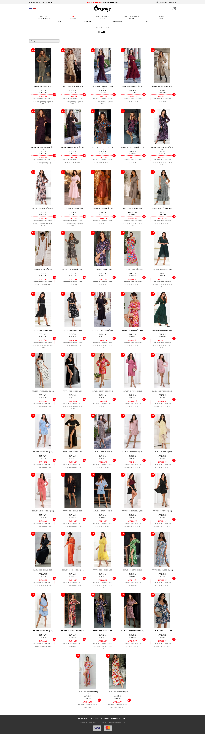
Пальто (102, 18)
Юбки (59, 21)
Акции (73, 16)
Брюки (161, 18)
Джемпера (73, 18)
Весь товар (44, 16)
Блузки (131, 18)
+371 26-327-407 (47, 2)
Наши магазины (34, 2)
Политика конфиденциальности (112, 722)
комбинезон (117, 21)
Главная (99, 28)
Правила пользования (89, 722)
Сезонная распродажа (132, 16)
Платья (161, 16)
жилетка (146, 21)
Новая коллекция (102, 16)
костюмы (87, 21)
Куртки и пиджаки (44, 18)
